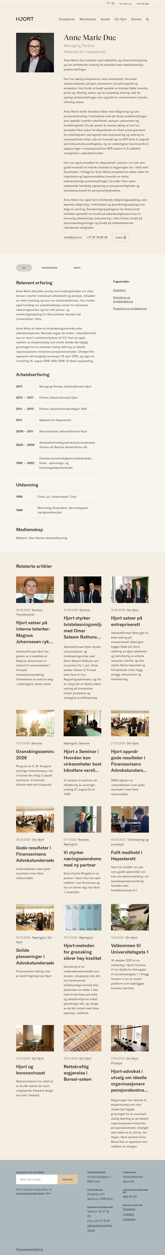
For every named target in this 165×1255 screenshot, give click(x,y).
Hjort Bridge (143, 3)
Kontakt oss (125, 3)
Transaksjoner (25, 614)
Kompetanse (67, 19)
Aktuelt (105, 19)
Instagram (129, 1219)
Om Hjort (120, 19)
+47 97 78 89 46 (97, 237)
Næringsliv (71, 743)
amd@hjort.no (73, 237)
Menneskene (88, 19)
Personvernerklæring (29, 1249)
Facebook (129, 1209)
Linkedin (128, 1214)
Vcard (119, 237)
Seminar (36, 743)
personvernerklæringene (30, 1193)
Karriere (136, 19)
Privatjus (116, 1063)
